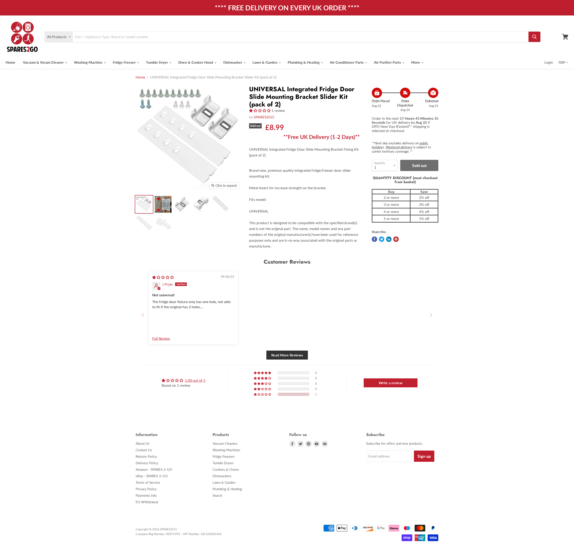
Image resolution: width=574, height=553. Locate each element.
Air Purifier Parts (388, 62)
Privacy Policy (146, 489)
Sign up (424, 456)
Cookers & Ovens (226, 469)
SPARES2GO (264, 117)
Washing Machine (88, 62)
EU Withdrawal (147, 502)
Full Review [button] (161, 338)
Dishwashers (222, 476)
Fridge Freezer (125, 62)
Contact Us (144, 450)
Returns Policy (146, 456)
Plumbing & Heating (304, 62)
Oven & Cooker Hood (196, 62)
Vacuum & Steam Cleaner (44, 62)
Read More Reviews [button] (287, 355)
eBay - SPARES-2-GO (152, 476)
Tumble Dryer (157, 62)
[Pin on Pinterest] (396, 239)
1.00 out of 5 (195, 380)
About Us (143, 443)
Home (10, 62)
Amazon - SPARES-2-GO (154, 469)
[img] (163, 277)
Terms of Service (148, 482)
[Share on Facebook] (374, 239)
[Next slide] (431, 315)
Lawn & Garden (265, 62)
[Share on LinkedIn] (388, 239)
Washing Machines (226, 450)
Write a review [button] (390, 383)
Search (217, 495)
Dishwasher (233, 62)
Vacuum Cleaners (225, 443)
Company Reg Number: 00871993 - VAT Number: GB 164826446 (179, 534)
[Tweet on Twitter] (381, 239)
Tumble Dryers (223, 463)
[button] (260, 110)
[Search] (534, 37)
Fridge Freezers (224, 456)
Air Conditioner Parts (347, 62)
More (416, 62)
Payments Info (146, 495)
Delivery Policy (147, 463)
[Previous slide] (142, 315)
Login (548, 62)
